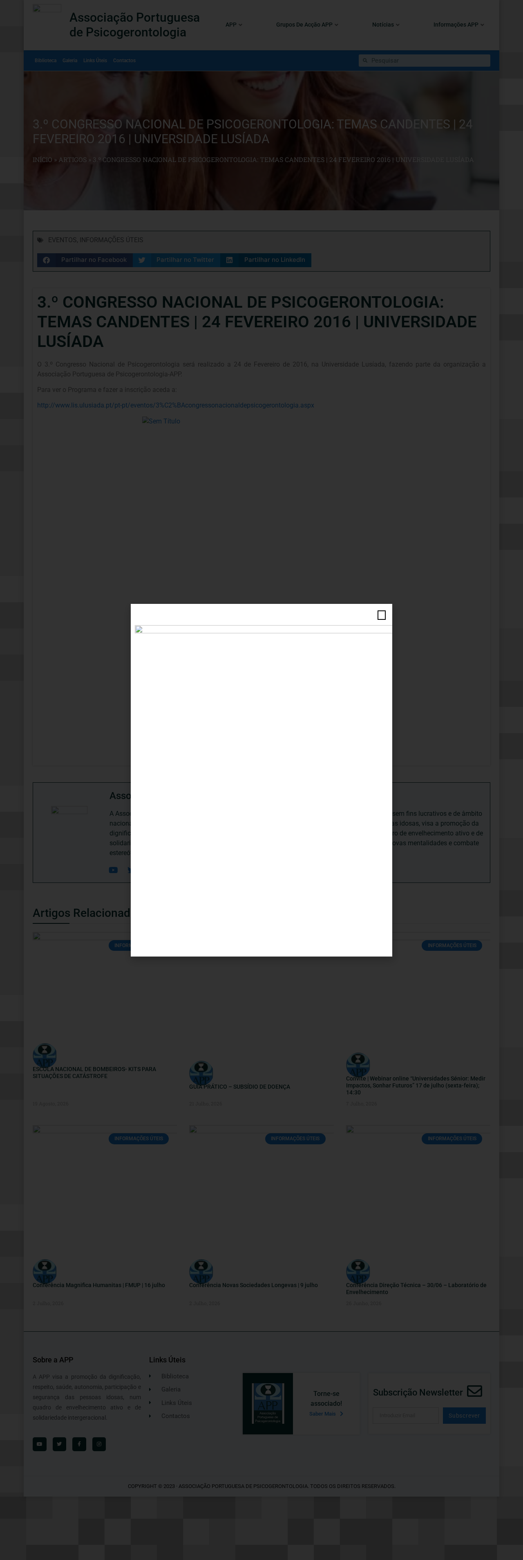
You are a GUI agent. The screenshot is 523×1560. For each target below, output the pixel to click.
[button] (381, 615)
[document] (261, 780)
